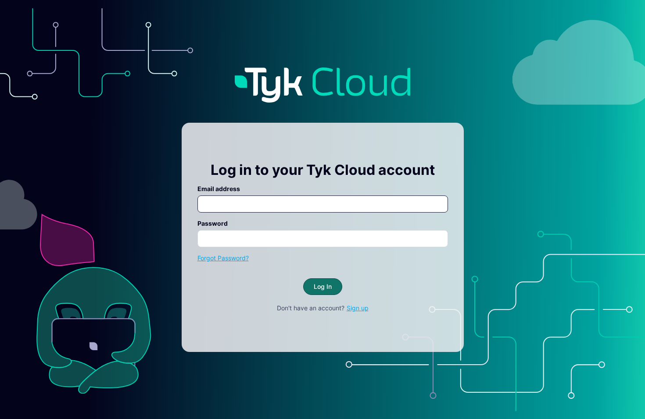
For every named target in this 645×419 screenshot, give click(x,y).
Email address (218, 188)
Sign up (358, 308)
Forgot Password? (223, 258)
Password (212, 223)
